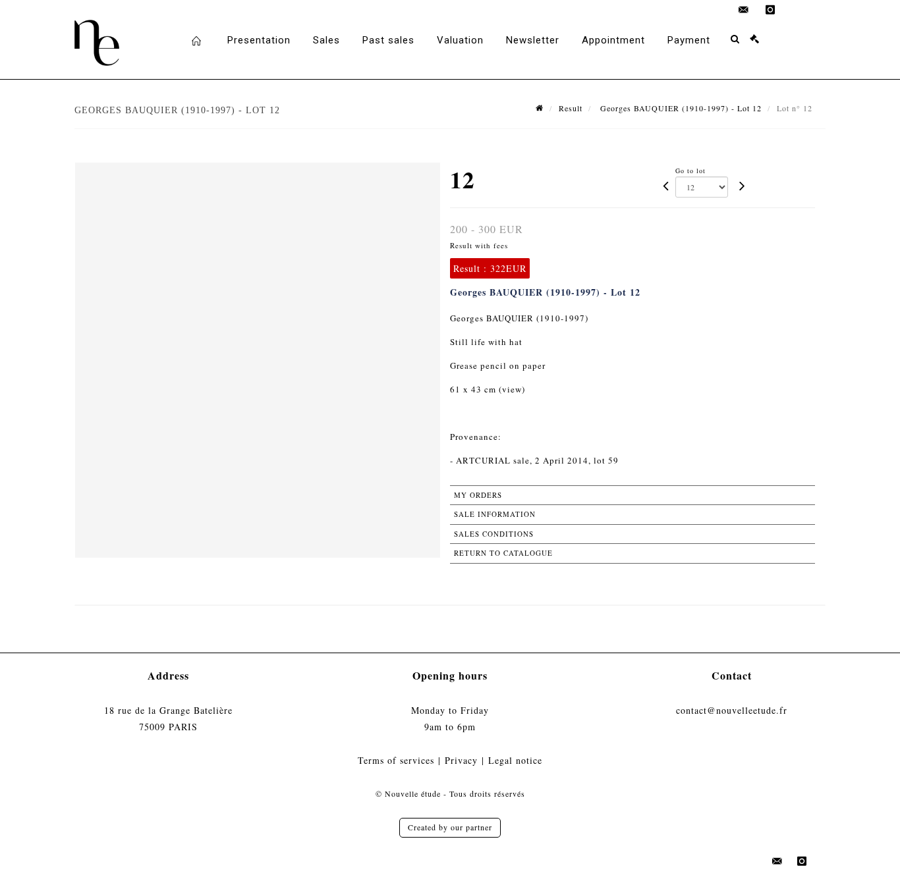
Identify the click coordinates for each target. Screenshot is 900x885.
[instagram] (770, 10)
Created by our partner (450, 827)
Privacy (461, 760)
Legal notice (515, 760)
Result (570, 108)
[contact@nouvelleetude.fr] (744, 10)
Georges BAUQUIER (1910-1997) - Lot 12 (680, 108)
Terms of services (396, 760)
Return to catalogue (503, 553)
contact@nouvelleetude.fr (731, 710)
